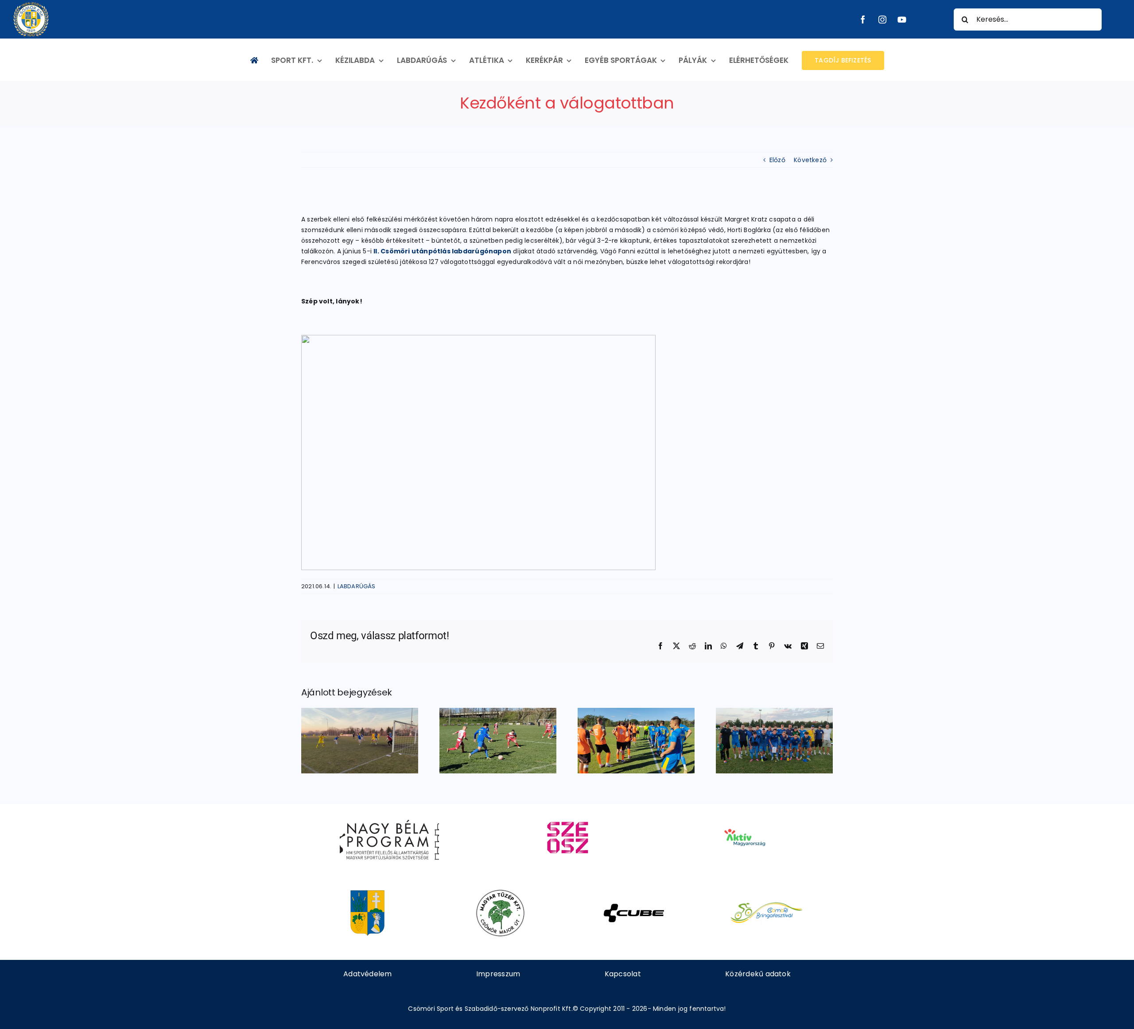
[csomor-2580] (367, 892)
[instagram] (882, 19)
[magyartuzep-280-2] (500, 892)
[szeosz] (567, 816)
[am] (744, 816)
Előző (777, 159)
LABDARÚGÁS (357, 586)
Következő (810, 159)
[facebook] (862, 19)
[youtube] (901, 19)
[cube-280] (633, 892)
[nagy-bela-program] (389, 816)
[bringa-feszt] (766, 892)
